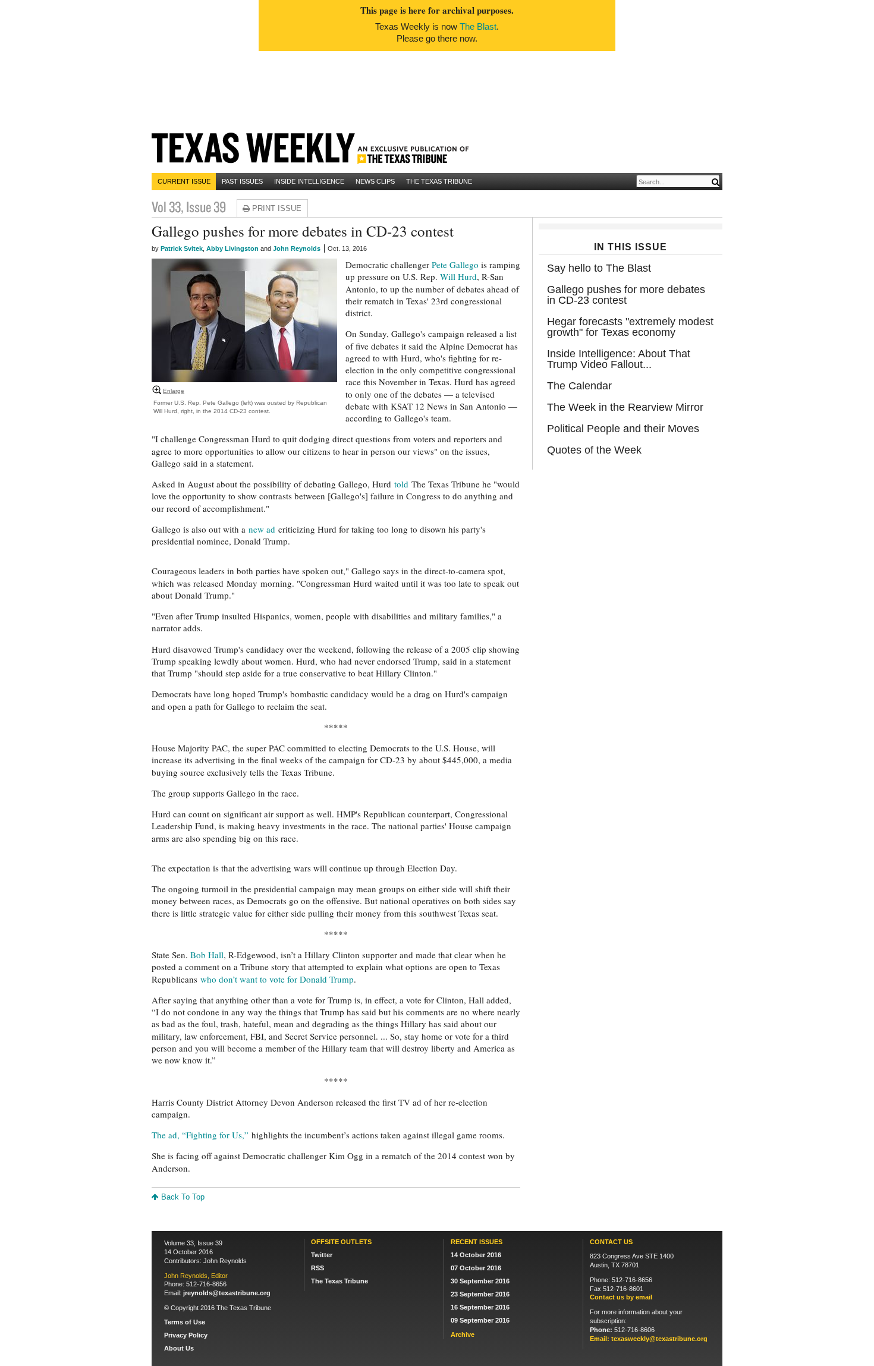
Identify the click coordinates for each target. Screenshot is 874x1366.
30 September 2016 (480, 1281)
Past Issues (242, 181)
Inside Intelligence (309, 181)
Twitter (321, 1254)
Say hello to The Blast (599, 268)
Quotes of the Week (594, 450)
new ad (262, 529)
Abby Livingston (232, 248)
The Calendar (579, 386)
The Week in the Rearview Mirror (625, 407)
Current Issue (184, 181)
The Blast (478, 26)
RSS (317, 1267)
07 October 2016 (476, 1267)
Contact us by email (621, 1297)
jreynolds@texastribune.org (227, 1292)
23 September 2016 (480, 1294)
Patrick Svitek (182, 248)
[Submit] (715, 182)
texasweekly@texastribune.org (659, 1338)
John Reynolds (296, 248)
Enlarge (173, 391)
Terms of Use (184, 1322)
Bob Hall (207, 955)
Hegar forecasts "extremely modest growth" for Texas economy (630, 327)
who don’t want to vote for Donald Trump (277, 979)
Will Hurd (458, 276)
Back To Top (182, 1196)
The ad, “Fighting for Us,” (200, 1135)
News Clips (375, 181)
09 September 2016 (480, 1320)
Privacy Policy (186, 1335)
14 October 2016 (476, 1254)
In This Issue (630, 247)
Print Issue (275, 208)
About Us (179, 1348)
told (401, 484)
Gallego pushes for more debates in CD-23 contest (626, 295)
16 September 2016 (480, 1307)
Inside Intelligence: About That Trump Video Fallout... (618, 359)
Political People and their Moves (623, 429)
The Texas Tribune (439, 181)
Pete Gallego (455, 264)
